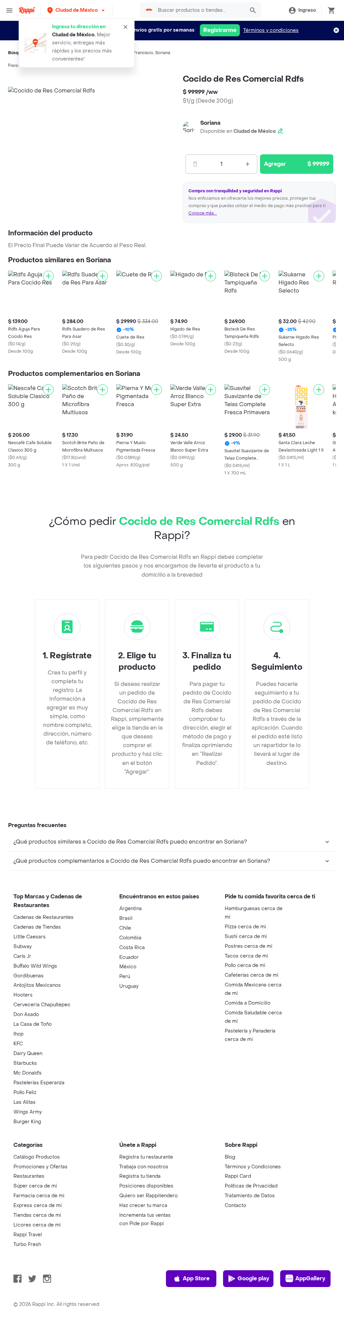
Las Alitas (24, 1102)
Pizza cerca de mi (245, 927)
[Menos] (195, 164)
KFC (18, 1044)
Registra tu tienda (140, 1176)
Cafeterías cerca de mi (251, 975)
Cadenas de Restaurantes (43, 917)
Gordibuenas (28, 976)
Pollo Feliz (24, 1092)
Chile (125, 928)
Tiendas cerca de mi (37, 1215)
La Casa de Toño (32, 1024)
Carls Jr (22, 956)
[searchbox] (199, 10)
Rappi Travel (27, 1235)
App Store (196, 1278)
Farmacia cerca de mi (38, 1196)
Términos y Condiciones (253, 1167)
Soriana (162, 52)
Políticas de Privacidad (251, 1186)
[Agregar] (48, 276)
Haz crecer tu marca (143, 1205)
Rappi (13, 65)
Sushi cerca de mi (246, 936)
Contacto (235, 1205)
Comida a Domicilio (247, 1003)
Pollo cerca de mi (245, 965)
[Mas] (247, 164)
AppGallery (310, 1278)
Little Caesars (29, 937)
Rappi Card (238, 1176)
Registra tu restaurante (146, 1157)
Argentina (130, 908)
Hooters (23, 995)
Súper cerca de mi (35, 1186)
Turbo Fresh (27, 1244)
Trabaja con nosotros (143, 1167)
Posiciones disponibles (146, 1186)
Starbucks (25, 1063)
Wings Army (27, 1112)
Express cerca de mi (37, 1205)
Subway (22, 946)
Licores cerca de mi (37, 1225)
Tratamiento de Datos (250, 1196)
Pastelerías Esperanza (38, 1083)
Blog (230, 1157)
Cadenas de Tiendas (37, 927)
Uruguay (128, 986)
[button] (76, 10)
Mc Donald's (27, 1073)
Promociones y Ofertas (40, 1167)
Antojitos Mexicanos (37, 985)
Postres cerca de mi (248, 946)
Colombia (130, 938)
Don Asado (26, 1014)
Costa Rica (132, 947)
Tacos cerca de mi (246, 956)
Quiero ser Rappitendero (148, 1196)
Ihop (18, 1034)
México (127, 967)
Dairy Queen (27, 1053)
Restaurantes (28, 1176)
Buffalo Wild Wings (35, 966)
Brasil (125, 918)
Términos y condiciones (271, 30)
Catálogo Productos (36, 1157)
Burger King (27, 1122)
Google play (253, 1278)
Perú (124, 976)
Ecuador (129, 957)
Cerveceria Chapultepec (42, 1005)
